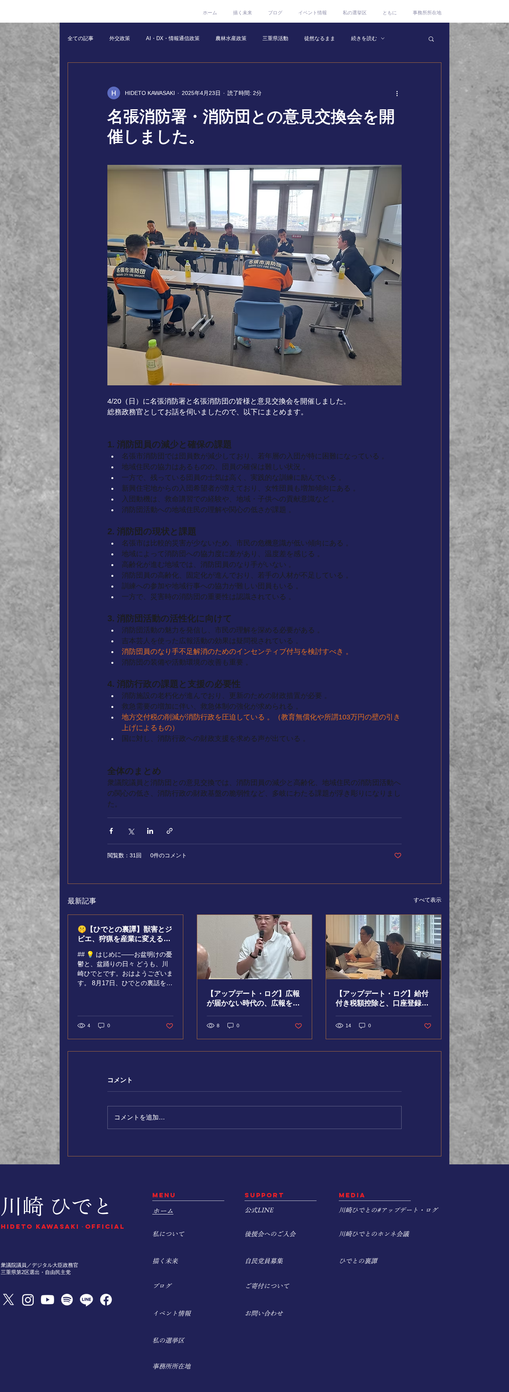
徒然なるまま (319, 38)
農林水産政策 (231, 38)
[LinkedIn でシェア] (150, 831)
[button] (431, 38)
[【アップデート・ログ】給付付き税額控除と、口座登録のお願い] (383, 947)
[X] (8, 1299)
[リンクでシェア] (169, 831)
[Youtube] (47, 1299)
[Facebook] (106, 1299)
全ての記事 (80, 38)
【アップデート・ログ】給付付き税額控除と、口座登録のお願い (382, 999)
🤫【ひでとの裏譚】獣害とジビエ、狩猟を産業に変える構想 (125, 934)
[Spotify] (67, 1299)
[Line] (86, 1299)
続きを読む (364, 38)
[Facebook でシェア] (111, 831)
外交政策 (119, 38)
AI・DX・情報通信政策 (173, 38)
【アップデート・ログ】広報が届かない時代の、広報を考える (253, 999)
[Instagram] (28, 1299)
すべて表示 (427, 900)
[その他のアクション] (397, 93)
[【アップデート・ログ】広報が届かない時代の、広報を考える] (254, 947)
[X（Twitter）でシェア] (130, 831)
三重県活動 (275, 38)
